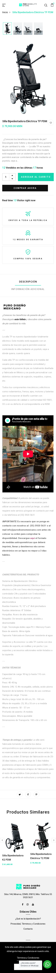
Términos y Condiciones (28, 958)
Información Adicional (28, 289)
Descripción (28, 281)
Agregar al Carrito (35, 177)
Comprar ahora (25, 188)
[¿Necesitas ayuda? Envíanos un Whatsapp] (47, 964)
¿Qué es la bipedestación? (28, 918)
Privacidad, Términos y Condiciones (28, 923)
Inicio (5, 12)
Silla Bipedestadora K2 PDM (12, 857)
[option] (7, 29)
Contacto (28, 929)
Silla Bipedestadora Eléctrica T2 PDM (41, 856)
